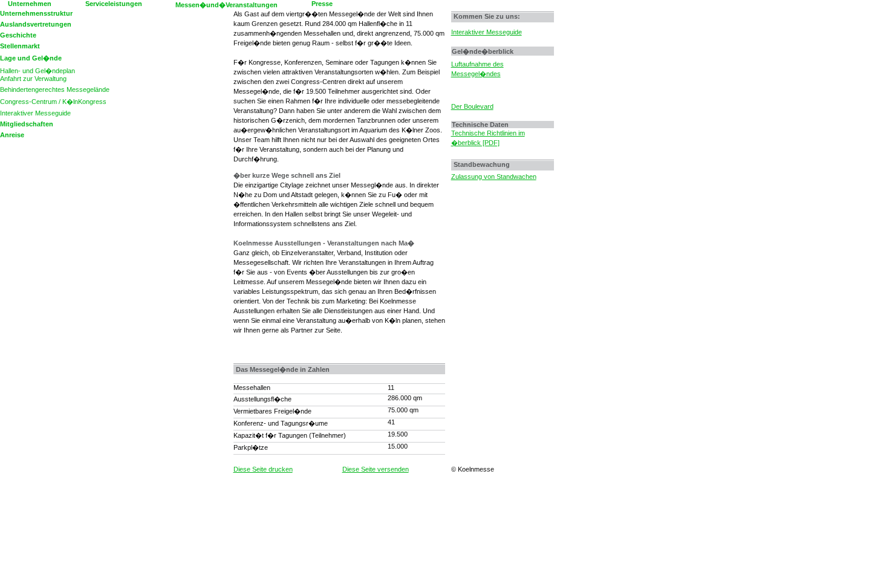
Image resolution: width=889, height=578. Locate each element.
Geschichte (18, 35)
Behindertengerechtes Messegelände (54, 89)
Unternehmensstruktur (36, 13)
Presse (322, 3)
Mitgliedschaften (26, 124)
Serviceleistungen (113, 3)
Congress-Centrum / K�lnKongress (53, 101)
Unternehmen (29, 3)
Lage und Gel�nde (31, 58)
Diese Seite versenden (375, 469)
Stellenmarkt (20, 46)
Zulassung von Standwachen (493, 176)
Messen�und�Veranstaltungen (226, 4)
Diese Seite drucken (263, 469)
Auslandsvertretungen (35, 24)
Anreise (12, 134)
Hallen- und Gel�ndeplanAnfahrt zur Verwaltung (37, 74)
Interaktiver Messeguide (35, 113)
